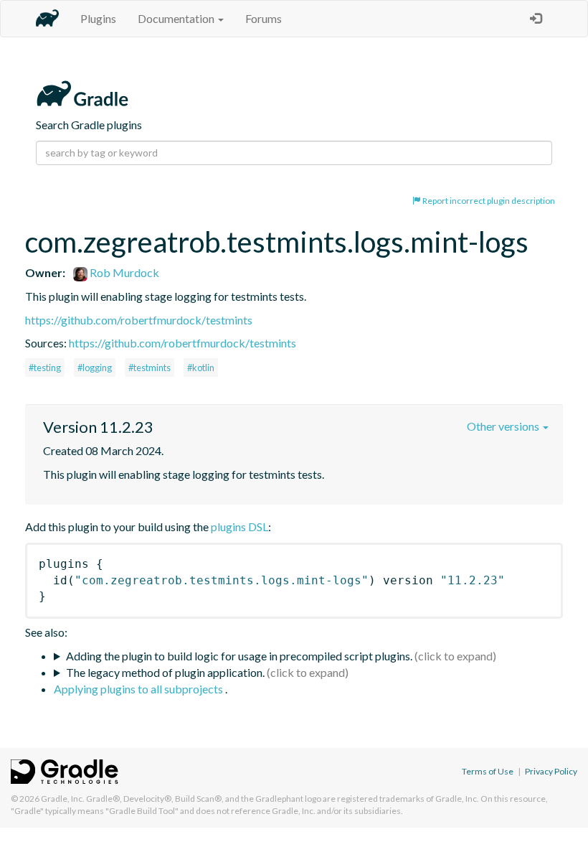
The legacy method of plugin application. (165, 672)
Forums (263, 18)
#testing (45, 367)
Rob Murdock (123, 272)
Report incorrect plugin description (488, 200)
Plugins (98, 18)
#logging (94, 367)
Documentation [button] (177, 18)
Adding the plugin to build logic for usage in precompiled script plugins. (239, 656)
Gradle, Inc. (63, 798)
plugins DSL (239, 526)
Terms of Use (487, 771)
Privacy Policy (551, 771)
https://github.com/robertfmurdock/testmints (138, 320)
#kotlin (200, 367)
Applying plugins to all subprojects (139, 689)
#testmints (149, 367)
